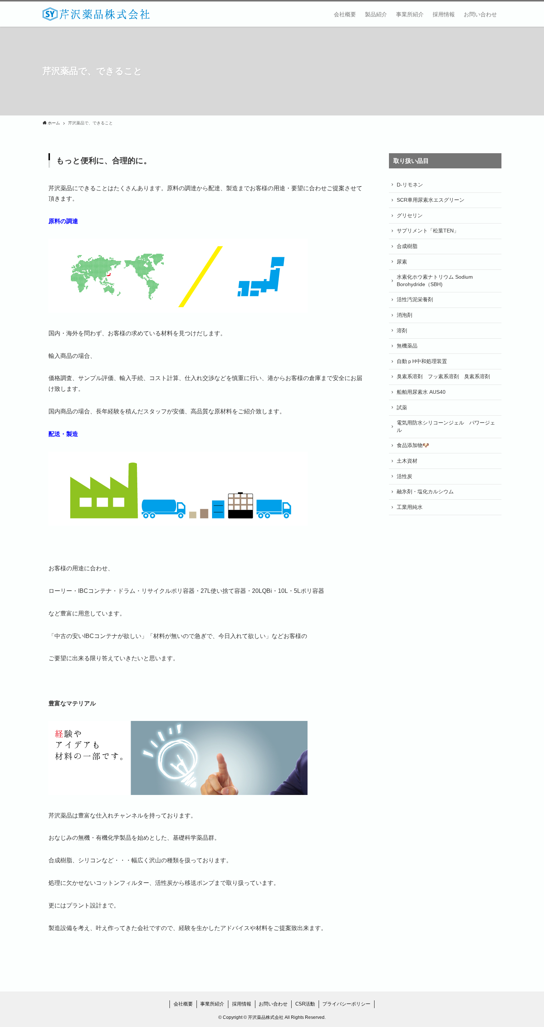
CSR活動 (305, 1004)
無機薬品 (407, 346)
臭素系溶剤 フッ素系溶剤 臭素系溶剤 (443, 376)
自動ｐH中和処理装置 (422, 361)
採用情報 (241, 1004)
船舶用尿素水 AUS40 (421, 392)
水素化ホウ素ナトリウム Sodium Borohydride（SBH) (435, 280)
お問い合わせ (273, 1004)
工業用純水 (410, 507)
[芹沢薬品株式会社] (96, 14)
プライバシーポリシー (346, 1004)
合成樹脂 (407, 246)
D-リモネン (410, 185)
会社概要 (183, 1004)
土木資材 (407, 461)
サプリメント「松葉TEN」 (428, 231)
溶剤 (402, 330)
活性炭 (404, 476)
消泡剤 (404, 315)
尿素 (402, 262)
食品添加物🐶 (413, 445)
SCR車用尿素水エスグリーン (430, 200)
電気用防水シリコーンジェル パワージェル (446, 426)
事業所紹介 (212, 1004)
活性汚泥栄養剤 (415, 299)
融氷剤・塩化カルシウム (425, 491)
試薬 (402, 407)
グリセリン (410, 215)
